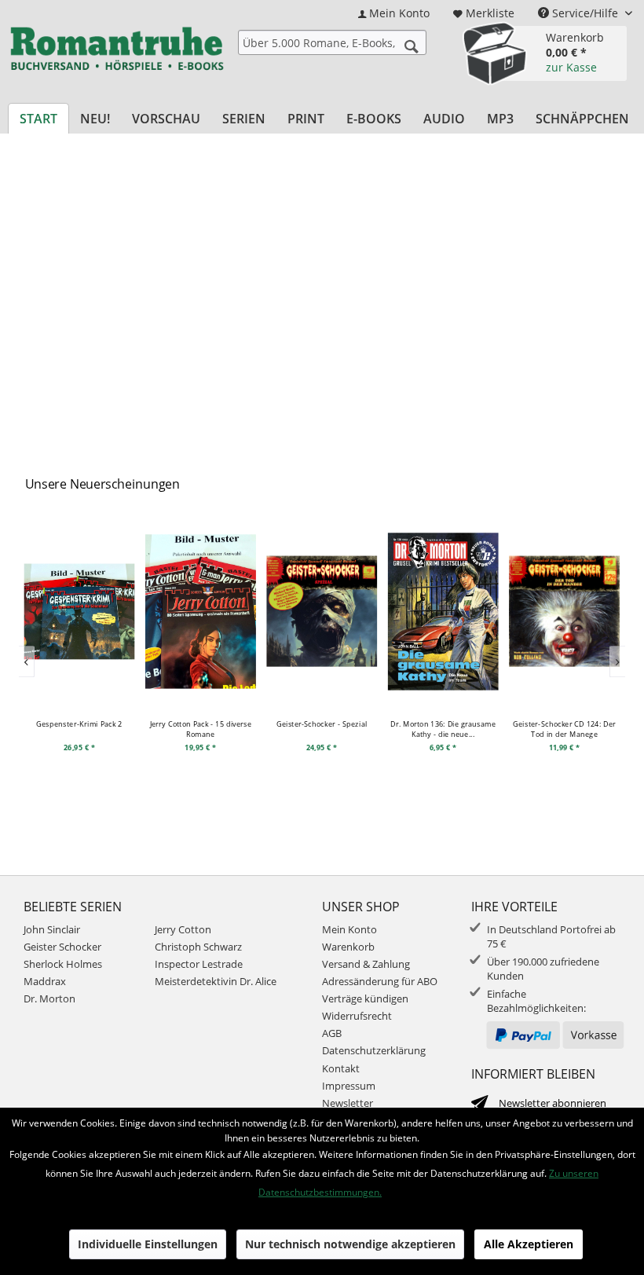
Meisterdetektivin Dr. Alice (215, 981)
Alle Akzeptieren (528, 1244)
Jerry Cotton (183, 929)
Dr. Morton (49, 998)
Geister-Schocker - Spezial (322, 723)
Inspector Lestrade (199, 964)
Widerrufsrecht (357, 1016)
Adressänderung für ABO (379, 981)
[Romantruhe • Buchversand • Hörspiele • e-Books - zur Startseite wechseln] (116, 51)
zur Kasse (571, 67)
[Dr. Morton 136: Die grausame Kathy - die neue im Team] (443, 611)
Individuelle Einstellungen (148, 1244)
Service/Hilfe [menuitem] (585, 12)
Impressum (348, 1086)
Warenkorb (348, 947)
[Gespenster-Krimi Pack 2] (79, 611)
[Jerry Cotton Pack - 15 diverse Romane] (200, 611)
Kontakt (341, 1068)
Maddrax (45, 981)
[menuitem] (393, 13)
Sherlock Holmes (63, 964)
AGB (332, 1033)
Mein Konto (349, 929)
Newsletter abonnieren (552, 1103)
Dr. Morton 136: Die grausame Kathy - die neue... (443, 728)
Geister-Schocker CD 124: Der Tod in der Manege (565, 728)
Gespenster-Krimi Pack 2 (80, 723)
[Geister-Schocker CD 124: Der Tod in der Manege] (564, 611)
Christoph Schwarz (198, 947)
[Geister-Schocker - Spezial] (321, 611)
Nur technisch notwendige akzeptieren (350, 1244)
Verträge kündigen (365, 998)
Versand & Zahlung (366, 964)
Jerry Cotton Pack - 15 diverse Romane (201, 728)
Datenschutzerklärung (374, 1050)
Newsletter (347, 1103)
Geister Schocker (62, 947)
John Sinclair (52, 929)
